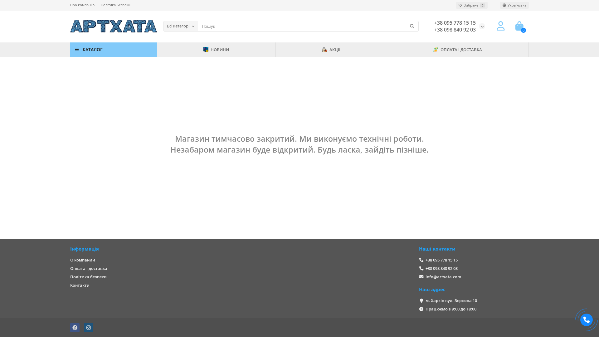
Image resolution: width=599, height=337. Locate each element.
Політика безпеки (115, 4)
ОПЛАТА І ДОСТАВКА (461, 49)
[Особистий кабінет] (501, 26)
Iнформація (84, 249)
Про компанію (82, 4)
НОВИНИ (220, 49)
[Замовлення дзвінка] (586, 320)
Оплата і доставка (88, 268)
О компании (82, 260)
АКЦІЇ (334, 49)
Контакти (80, 285)
